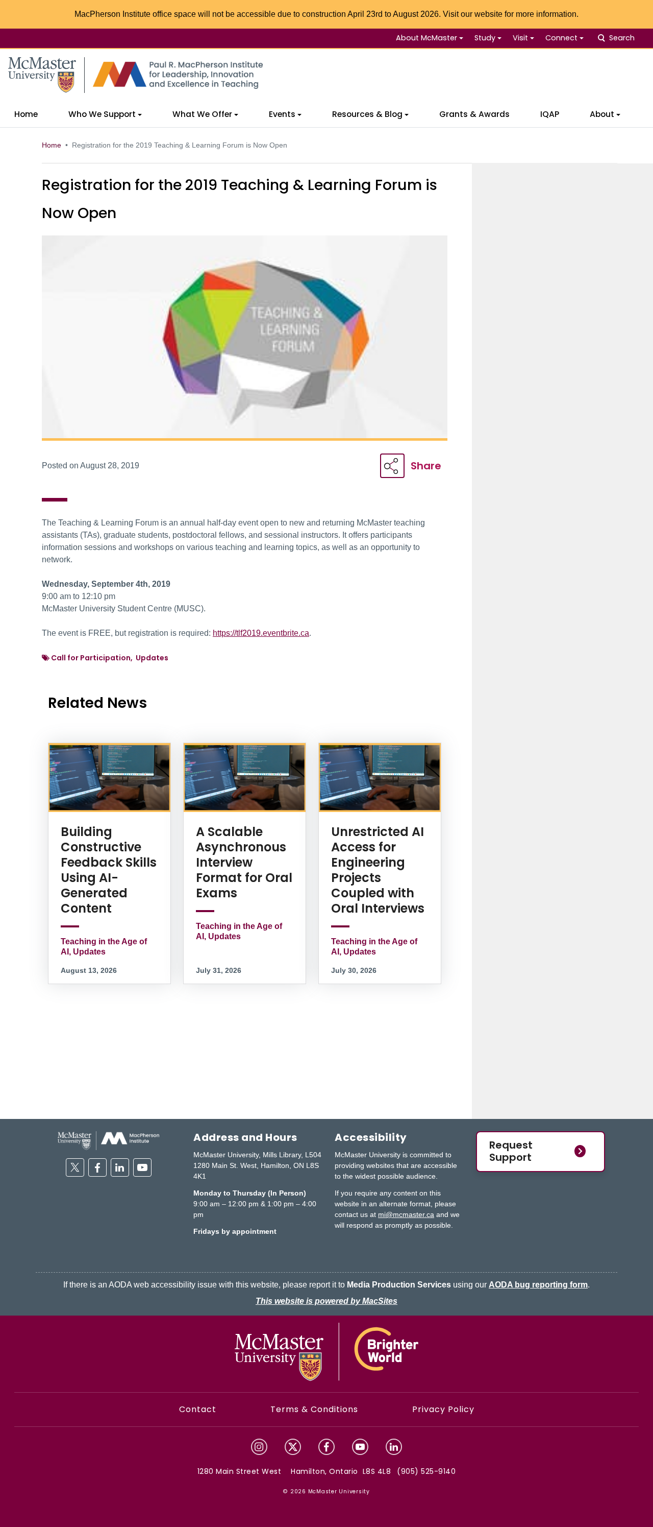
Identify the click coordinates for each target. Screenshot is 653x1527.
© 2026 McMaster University (326, 1491)
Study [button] (484, 38)
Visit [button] (520, 38)
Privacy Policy (443, 1409)
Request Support (511, 1151)
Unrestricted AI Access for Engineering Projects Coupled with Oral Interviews (377, 870)
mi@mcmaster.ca (406, 1214)
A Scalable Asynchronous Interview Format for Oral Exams (244, 862)
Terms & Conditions (314, 1409)
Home (26, 114)
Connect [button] (561, 38)
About (602, 114)
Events (282, 114)
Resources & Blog (367, 114)
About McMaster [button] (426, 38)
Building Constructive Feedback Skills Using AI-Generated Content (109, 870)
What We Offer (202, 114)
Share (426, 466)
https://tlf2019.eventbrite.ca (261, 633)
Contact (197, 1409)
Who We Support (102, 114)
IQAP (549, 114)
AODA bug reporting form (538, 1284)
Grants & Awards (474, 114)
